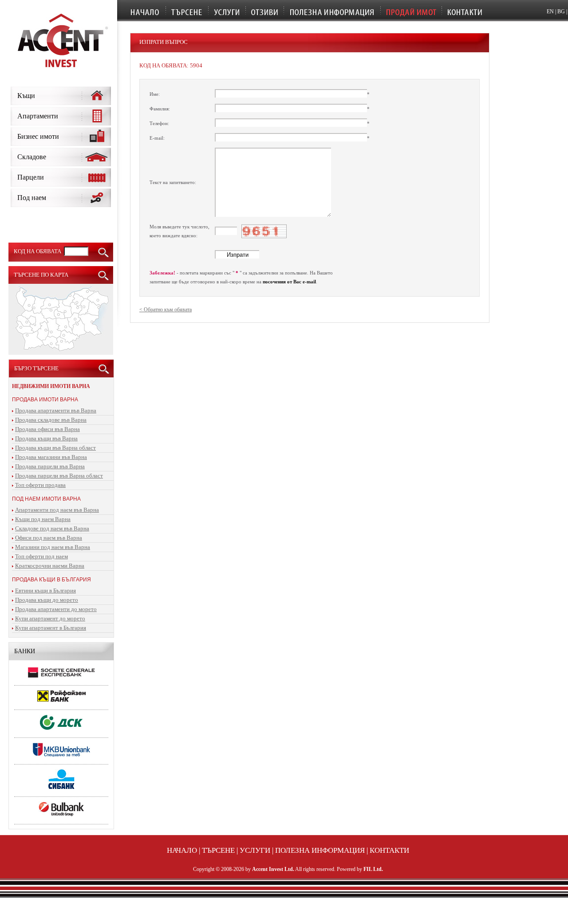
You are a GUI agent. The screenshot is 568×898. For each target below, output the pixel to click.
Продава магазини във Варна (51, 457)
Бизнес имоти (38, 136)
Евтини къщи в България (45, 590)
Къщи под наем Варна (43, 519)
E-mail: (157, 138)
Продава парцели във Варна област (59, 475)
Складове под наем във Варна (52, 528)
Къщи (26, 95)
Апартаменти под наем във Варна (57, 509)
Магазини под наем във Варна (52, 547)
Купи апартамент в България (50, 627)
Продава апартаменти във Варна (55, 410)
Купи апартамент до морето (50, 618)
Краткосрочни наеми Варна (49, 565)
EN (550, 11)
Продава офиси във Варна (47, 429)
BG (561, 11)
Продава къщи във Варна (46, 438)
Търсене (218, 850)
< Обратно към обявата (165, 309)
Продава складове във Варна (51, 419)
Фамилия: (160, 108)
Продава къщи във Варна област (55, 447)
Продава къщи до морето (46, 599)
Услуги (255, 850)
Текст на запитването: (173, 182)
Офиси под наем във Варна (48, 537)
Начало (182, 850)
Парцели (30, 177)
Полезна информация (320, 850)
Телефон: (159, 123)
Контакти (389, 850)
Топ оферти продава (40, 485)
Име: (155, 94)
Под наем (31, 197)
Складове (31, 157)
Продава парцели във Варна (50, 466)
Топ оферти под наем (41, 556)
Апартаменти (37, 116)
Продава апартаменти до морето (56, 609)
